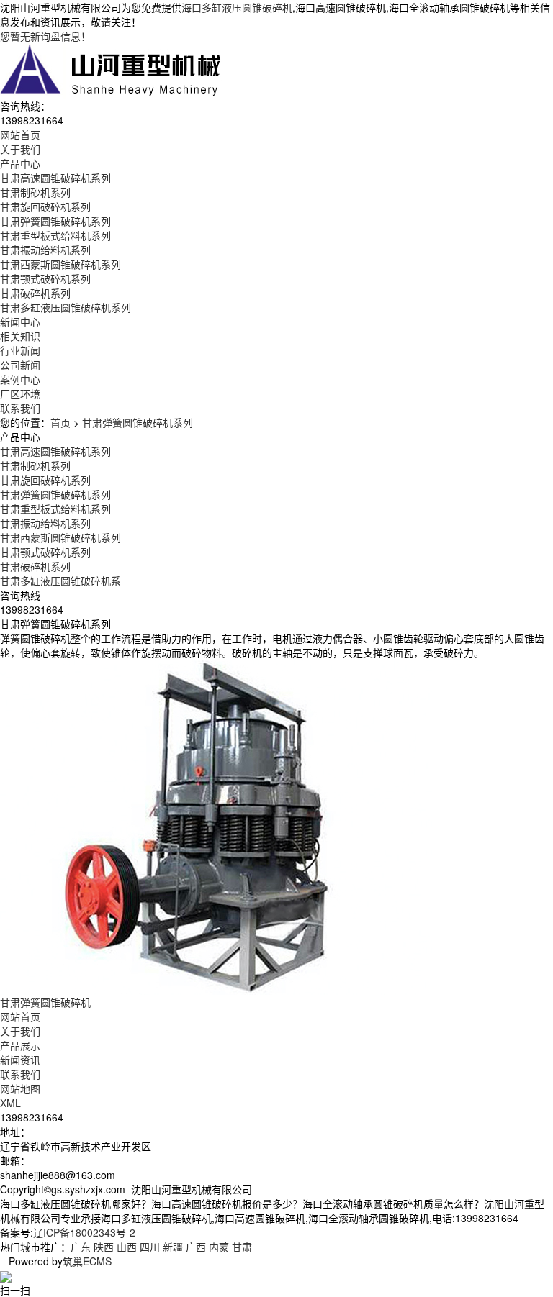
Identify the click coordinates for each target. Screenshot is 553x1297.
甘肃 (242, 1246)
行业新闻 (20, 350)
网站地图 (20, 1088)
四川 (150, 1246)
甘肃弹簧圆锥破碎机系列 (55, 221)
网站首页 (20, 1016)
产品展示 (20, 1045)
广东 (81, 1246)
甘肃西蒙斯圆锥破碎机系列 (60, 264)
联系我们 (20, 1074)
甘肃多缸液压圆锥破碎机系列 (65, 307)
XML (10, 1103)
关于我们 (20, 1031)
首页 (60, 422)
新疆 (173, 1246)
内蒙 (219, 1246)
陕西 (104, 1246)
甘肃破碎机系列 (35, 293)
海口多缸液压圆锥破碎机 (236, 7)
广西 (196, 1246)
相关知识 (20, 336)
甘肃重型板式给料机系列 (55, 235)
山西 (127, 1246)
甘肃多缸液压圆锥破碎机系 (60, 580)
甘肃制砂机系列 (35, 192)
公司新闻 (20, 365)
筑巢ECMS (87, 1261)
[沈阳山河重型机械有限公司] (111, 69)
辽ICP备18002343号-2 (84, 1232)
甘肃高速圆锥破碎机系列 (55, 177)
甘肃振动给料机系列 (45, 249)
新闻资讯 (20, 1059)
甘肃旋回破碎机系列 (45, 206)
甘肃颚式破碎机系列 (45, 278)
